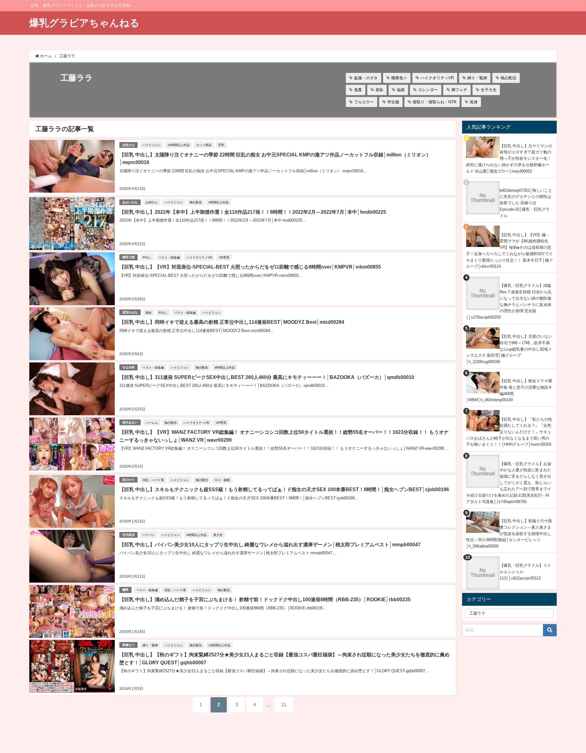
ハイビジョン (152, 144)
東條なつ (128, 645)
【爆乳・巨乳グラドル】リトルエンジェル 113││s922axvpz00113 (525, 571)
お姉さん (152, 202)
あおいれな (130, 202)
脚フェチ (459, 90)
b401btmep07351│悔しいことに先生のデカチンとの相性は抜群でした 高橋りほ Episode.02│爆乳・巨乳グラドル (526, 203)
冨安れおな (130, 312)
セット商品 (204, 144)
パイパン (149, 534)
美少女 (217, 534)
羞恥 (379, 90)
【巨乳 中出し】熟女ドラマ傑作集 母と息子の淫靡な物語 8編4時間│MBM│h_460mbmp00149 (509, 390)
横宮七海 (128, 257)
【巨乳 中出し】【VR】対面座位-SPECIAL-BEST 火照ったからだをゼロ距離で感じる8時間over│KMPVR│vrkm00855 (250, 266)
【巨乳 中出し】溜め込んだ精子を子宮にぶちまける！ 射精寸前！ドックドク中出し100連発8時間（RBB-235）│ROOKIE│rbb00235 (265, 599)
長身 (474, 102)
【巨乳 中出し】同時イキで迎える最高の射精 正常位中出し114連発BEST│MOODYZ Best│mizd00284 (231, 321)
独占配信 (508, 78)
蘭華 (125, 589)
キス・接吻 (222, 479)
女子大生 (489, 90)
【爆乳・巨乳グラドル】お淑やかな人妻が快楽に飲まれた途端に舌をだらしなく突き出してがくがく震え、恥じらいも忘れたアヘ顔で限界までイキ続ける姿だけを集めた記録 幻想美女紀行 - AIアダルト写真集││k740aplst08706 (508, 483)
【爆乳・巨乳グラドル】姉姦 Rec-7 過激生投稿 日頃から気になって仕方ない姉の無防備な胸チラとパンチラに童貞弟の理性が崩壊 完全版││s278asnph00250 (509, 301)
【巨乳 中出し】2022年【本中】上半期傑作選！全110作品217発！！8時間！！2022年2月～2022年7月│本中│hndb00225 (252, 211)
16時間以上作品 (179, 144)
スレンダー (428, 90)
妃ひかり (128, 479)
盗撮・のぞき (366, 78)
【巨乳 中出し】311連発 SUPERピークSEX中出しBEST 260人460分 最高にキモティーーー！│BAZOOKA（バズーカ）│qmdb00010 (266, 377)
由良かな (128, 145)
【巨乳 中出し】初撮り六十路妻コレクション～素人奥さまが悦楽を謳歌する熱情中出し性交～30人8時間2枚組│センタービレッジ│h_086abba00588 (509, 533)
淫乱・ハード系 (153, 479)
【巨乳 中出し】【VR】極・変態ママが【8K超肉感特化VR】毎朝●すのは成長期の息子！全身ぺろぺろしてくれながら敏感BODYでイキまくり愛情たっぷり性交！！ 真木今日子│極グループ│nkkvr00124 (509, 251)
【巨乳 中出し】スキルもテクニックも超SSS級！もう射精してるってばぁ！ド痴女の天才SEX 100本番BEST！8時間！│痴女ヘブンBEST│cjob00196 (284, 489)
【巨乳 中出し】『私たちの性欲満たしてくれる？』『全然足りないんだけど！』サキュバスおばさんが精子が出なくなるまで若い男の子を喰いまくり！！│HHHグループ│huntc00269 (509, 432)
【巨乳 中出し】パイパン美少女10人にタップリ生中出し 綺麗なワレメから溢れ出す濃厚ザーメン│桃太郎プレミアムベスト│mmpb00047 (270, 544)
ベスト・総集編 (169, 257)
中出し (147, 257)
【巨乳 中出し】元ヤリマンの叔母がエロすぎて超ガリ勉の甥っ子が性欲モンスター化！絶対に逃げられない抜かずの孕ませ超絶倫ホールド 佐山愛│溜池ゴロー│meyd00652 (509, 158)
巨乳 (221, 144)
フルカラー (364, 102)
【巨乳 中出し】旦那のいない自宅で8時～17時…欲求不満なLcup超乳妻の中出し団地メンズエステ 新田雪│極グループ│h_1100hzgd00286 (509, 349)
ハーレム (152, 422)
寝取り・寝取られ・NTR (434, 102)
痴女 (149, 312)
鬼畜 (358, 90)
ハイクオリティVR (437, 78)
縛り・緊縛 (477, 78)
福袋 (401, 90)
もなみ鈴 (128, 367)
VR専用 (224, 257)
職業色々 (399, 78)
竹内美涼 (128, 535)
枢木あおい (130, 422)
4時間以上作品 (218, 202)
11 (283, 704)
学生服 (393, 102)
